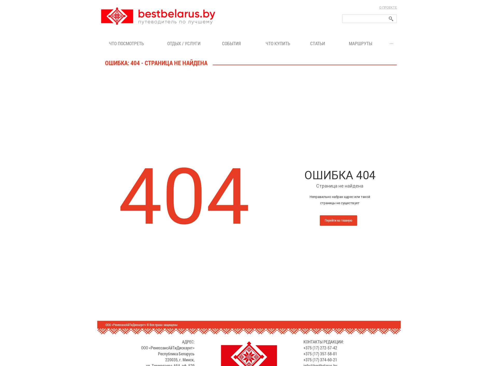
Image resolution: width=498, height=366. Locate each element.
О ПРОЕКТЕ (388, 7)
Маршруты (360, 43)
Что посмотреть (126, 43)
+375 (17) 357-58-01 (320, 353)
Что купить (278, 43)
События (232, 43)
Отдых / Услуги (183, 43)
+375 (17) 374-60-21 (320, 359)
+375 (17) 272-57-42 (320, 347)
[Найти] (391, 18)
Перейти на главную (338, 220)
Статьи (318, 43)
